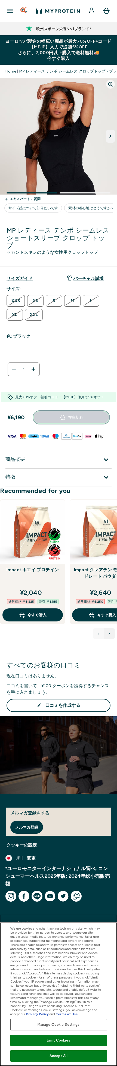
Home (10, 71)
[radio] (16, 301)
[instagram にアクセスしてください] (10, 896)
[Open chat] (76, 896)
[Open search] (24, 11)
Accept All (58, 1056)
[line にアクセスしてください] (37, 896)
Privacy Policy (37, 1014)
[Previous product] (98, 633)
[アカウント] (92, 11)
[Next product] (109, 633)
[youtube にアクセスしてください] (50, 896)
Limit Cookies (58, 1040)
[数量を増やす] (33, 369)
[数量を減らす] (14, 369)
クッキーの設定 (22, 845)
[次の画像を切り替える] (110, 136)
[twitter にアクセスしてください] (63, 896)
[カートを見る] (106, 11)
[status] (23, 369)
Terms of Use (67, 1014)
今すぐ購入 (37, 615)
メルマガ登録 (26, 827)
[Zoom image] (110, 84)
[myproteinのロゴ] (58, 11)
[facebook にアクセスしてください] (24, 896)
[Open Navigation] (10, 11)
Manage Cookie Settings (59, 1025)
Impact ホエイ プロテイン (33, 569)
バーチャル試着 (88, 278)
